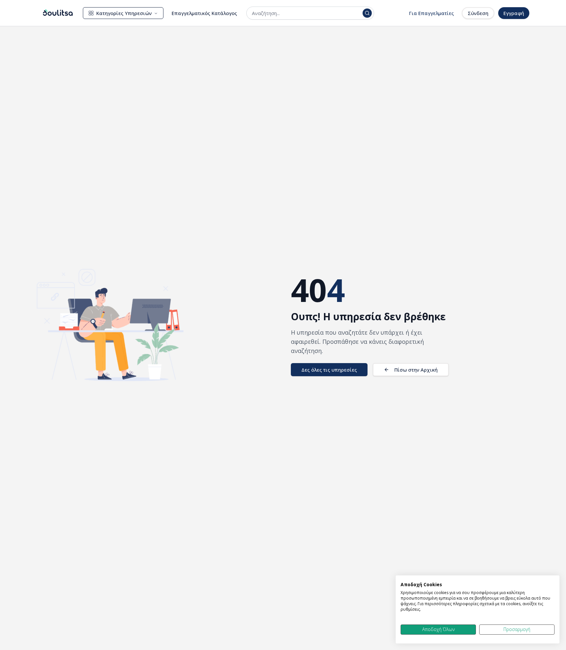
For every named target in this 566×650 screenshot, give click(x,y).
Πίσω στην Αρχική (416, 369)
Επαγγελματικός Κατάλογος (204, 13)
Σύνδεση (478, 13)
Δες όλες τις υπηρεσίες (329, 369)
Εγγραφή (513, 13)
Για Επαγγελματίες (431, 13)
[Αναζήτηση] (367, 13)
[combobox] (306, 13)
